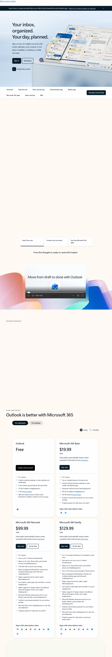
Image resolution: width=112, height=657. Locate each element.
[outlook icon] (17, 509)
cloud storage (27, 491)
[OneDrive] (65, 513)
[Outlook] (61, 513)
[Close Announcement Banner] (103, 8)
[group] (30, 353)
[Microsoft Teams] (17, 625)
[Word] (22, 620)
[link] (10, 90)
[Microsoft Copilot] (17, 620)
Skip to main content (8, 1)
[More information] (35, 488)
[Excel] (26, 620)
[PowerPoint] (30, 620)
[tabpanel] (55, 161)
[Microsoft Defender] (48, 620)
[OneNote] (39, 620)
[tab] (13, 121)
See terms (84, 460)
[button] (15, 372)
